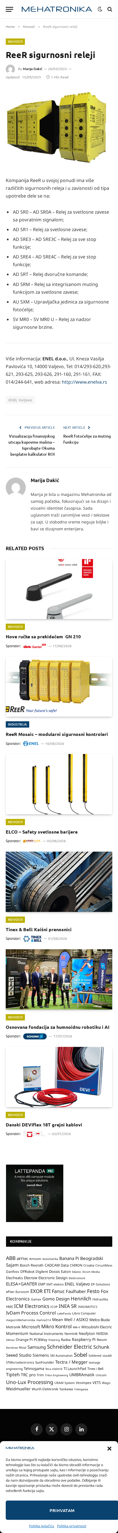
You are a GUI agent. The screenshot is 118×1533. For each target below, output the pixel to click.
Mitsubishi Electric (96, 1326)
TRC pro (28, 1374)
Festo (93, 1291)
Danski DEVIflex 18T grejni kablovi (44, 1125)
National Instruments (46, 1333)
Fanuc (58, 1291)
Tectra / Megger (71, 1362)
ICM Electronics (31, 1306)
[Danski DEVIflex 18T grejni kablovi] (59, 1077)
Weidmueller (18, 1388)
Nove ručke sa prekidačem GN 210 (43, 636)
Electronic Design (53, 1277)
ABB (10, 1257)
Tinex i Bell (95, 1368)
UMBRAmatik (82, 1374)
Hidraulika (100, 1299)
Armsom (35, 1259)
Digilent (42, 1271)
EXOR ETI (40, 1291)
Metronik (13, 1327)
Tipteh (13, 1374)
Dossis (54, 1271)
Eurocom (22, 1292)
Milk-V (76, 1327)
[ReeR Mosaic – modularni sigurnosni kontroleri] (59, 687)
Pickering (54, 1340)
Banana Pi (69, 1258)
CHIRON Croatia (82, 1265)
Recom (102, 1339)
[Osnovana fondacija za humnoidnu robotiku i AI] (59, 979)
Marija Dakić (32, 68)
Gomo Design (56, 1299)
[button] (109, 1448)
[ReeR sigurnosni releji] (59, 127)
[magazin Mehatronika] (57, 9)
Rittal (22, 1348)
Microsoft (30, 1326)
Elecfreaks (14, 1277)
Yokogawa (81, 1389)
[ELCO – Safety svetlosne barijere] (59, 784)
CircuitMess (103, 1265)
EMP (41, 1284)
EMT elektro (55, 1284)
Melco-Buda (99, 1319)
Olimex (10, 1340)
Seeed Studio (19, 1355)
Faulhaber (76, 1291)
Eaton (66, 1271)
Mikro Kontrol (56, 1326)
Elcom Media (91, 1272)
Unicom (101, 1375)
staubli (107, 1356)
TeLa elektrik (53, 1369)
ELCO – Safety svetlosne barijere (42, 832)
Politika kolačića (41, 1526)
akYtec (22, 1258)
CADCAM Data (57, 1265)
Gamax (36, 1299)
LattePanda (64, 1313)
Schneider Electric (69, 1346)
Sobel (80, 1354)
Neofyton (87, 1333)
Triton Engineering (56, 1375)
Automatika (50, 1259)
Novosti (15, 41)
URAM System (64, 1383)
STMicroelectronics (20, 1362)
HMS (9, 1306)
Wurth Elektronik (45, 1389)
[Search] (109, 9)
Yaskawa (66, 1389)
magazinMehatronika (20, 1320)
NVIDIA (102, 1333)
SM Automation (61, 1356)
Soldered (94, 1356)
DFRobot (27, 1271)
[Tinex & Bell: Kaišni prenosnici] (59, 882)
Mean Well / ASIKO (70, 1319)
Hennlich (81, 1298)
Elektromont (77, 1278)
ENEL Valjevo (20, 399)
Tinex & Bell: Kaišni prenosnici (39, 929)
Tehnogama (34, 1368)
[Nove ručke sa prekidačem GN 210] (59, 589)
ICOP (54, 1307)
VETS (97, 1382)
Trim (40, 1374)
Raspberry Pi (84, 1339)
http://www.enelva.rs (84, 382)
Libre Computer (84, 1313)
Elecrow (30, 1277)
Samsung (36, 1347)
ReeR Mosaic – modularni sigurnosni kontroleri (57, 734)
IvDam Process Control (31, 1313)
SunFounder (44, 1362)
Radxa (66, 1339)
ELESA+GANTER (21, 1284)
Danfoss (12, 1271)
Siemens (41, 1355)
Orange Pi (24, 1339)
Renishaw (12, 1348)
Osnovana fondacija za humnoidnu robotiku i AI (57, 1027)
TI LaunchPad (75, 1368)
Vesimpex (83, 1382)
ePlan (10, 1292)
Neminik (71, 1333)
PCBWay (40, 1339)
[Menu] (9, 9)
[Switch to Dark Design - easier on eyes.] (100, 9)
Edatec (76, 1272)
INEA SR (68, 1306)
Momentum (17, 1333)
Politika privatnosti (71, 1526)
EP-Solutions (100, 1284)
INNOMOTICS (87, 1307)
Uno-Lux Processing (29, 1382)
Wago (106, 1383)
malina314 (43, 1320)
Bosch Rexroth (32, 1265)
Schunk (101, 1346)
